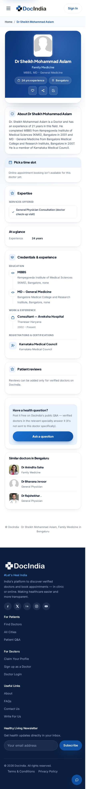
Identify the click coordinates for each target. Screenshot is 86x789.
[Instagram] (36, 606)
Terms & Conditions (21, 771)
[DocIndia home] (31, 8)
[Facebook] (8, 606)
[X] (17, 606)
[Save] (32, 90)
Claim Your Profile (16, 658)
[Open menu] (8, 8)
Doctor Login (13, 674)
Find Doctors (13, 624)
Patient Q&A (12, 639)
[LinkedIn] (27, 606)
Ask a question (43, 436)
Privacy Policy (48, 771)
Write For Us (12, 716)
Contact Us (12, 708)
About (8, 693)
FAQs (7, 701)
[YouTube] (46, 606)
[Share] (43, 90)
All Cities (10, 632)
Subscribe (70, 745)
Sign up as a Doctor (17, 666)
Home (8, 21)
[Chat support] (77, 780)
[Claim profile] (53, 90)
